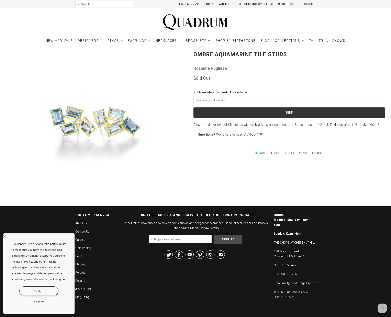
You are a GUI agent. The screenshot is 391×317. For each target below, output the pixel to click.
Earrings (137, 41)
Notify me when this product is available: (220, 92)
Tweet (262, 152)
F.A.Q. (78, 256)
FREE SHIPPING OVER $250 (255, 4)
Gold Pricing (83, 248)
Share (276, 152)
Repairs (80, 280)
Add (305, 152)
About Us (81, 223)
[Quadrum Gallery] (195, 22)
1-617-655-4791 (189, 4)
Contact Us (82, 231)
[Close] (38, 236)
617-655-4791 (253, 134)
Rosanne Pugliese (210, 68)
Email (319, 152)
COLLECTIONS (287, 41)
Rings (113, 41)
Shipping (81, 264)
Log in (209, 4)
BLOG (265, 41)
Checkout (306, 4)
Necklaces (166, 41)
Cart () (287, 4)
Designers (88, 41)
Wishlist (225, 4)
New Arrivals (59, 41)
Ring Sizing (82, 297)
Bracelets (196, 41)
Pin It (291, 152)
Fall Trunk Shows (327, 41)
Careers (80, 239)
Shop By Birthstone (235, 41)
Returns (80, 272)
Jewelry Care (83, 288)
